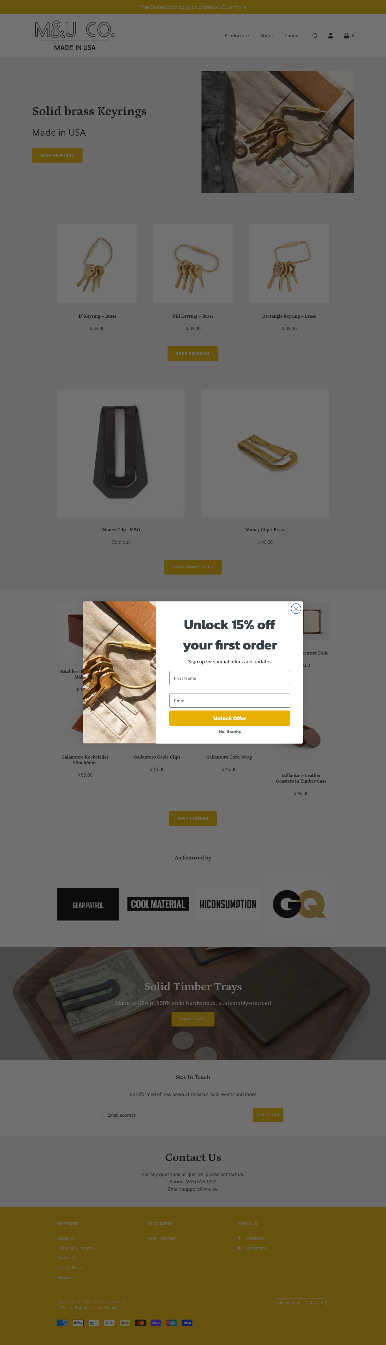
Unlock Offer (229, 718)
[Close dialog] (296, 609)
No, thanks (230, 731)
